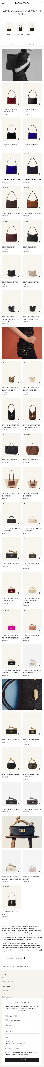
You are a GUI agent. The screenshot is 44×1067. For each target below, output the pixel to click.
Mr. (20, 1016)
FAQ (3, 994)
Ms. (11, 1016)
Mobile (18, 1048)
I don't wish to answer (16, 1020)
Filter (11, 44)
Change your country (8, 981)
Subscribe (22, 1060)
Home (3, 966)
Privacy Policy (23, 1054)
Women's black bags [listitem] (14, 958)
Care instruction (6, 997)
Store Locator (6, 978)
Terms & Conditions (10, 1054)
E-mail (9, 1048)
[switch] (7, 1016)
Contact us (5, 990)
